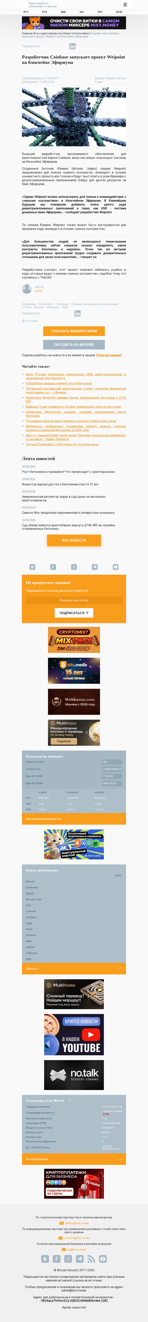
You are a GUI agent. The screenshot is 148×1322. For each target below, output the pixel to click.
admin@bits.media (77, 1223)
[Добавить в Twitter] (55, 46)
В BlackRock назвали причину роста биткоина (59, 383)
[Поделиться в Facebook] (46, 46)
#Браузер (53, 307)
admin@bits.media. (74, 1290)
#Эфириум (29, 304)
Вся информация (37, 1159)
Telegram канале (108, 355)
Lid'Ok (38, 290)
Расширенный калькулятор (43, 818)
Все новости (74, 540)
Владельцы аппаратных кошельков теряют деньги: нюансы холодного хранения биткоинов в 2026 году (76, 428)
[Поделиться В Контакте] (81, 46)
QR (104, 1301)
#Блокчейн (45, 304)
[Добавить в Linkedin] (72, 46)
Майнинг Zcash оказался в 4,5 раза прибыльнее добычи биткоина (73, 407)
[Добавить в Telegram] (64, 46)
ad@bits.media (77, 1249)
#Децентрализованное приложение (94, 304)
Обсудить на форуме (74, 345)
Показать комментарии (74, 331)
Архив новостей (74, 1307)
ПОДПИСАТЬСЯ (72, 613)
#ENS (65, 307)
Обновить (32, 968)
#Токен (27, 307)
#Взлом (39, 307)
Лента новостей (38, 458)
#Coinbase (62, 304)
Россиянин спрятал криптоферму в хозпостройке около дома (71, 421)
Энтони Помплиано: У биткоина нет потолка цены (62, 444)
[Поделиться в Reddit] (90, 46)
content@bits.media (77, 1238)
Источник (31, 320)
